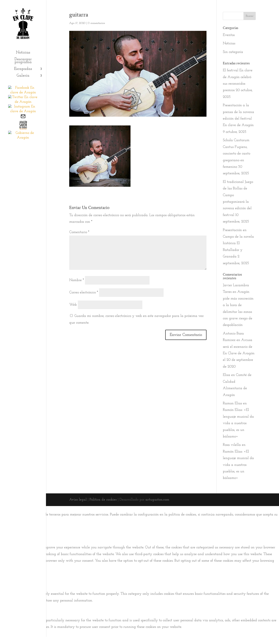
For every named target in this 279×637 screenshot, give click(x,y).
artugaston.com (157, 500)
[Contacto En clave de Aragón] (23, 118)
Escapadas (23, 69)
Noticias (23, 53)
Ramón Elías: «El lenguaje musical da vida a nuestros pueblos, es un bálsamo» (238, 423)
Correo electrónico (83, 292)
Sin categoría (233, 52)
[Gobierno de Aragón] (23, 138)
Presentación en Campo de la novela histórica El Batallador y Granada (238, 243)
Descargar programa (23, 61)
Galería (23, 76)
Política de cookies (103, 500)
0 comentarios (96, 23)
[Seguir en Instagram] (23, 111)
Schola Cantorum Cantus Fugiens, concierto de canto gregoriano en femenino (236, 154)
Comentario (79, 232)
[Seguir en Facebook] (23, 92)
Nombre (76, 280)
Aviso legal (78, 500)
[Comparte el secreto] (23, 128)
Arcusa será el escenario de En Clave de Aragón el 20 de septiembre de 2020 (238, 353)
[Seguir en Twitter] (23, 102)
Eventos (229, 35)
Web (73, 305)
